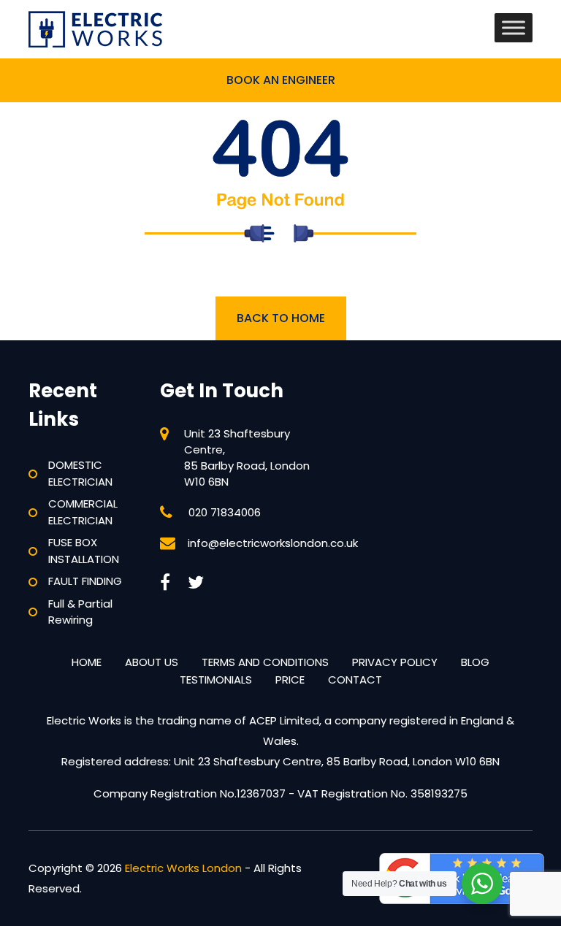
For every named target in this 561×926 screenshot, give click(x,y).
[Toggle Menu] (513, 27)
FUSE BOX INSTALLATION (83, 551)
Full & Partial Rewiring (80, 612)
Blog (475, 662)
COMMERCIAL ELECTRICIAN (83, 512)
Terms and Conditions (265, 662)
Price (290, 679)
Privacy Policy (395, 662)
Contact (355, 679)
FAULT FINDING (85, 581)
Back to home (281, 318)
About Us (151, 662)
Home (87, 662)
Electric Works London (183, 868)
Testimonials (216, 679)
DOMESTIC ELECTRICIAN (80, 473)
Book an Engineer (280, 80)
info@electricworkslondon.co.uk (273, 543)
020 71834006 (224, 512)
